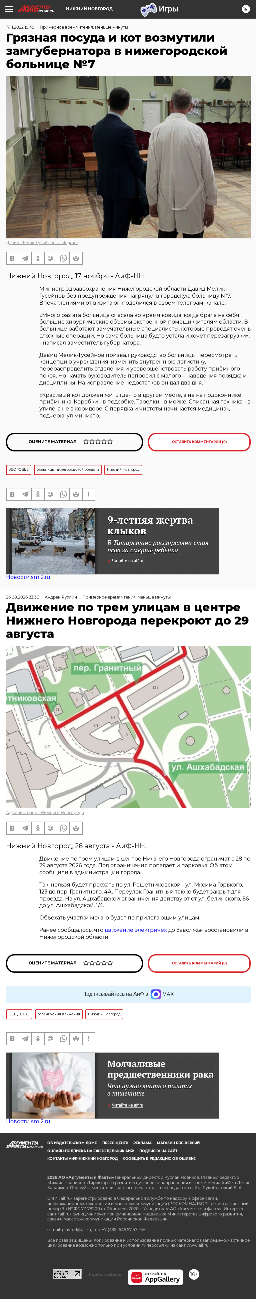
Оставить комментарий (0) (199, 442)
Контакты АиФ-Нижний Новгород (82, 1159)
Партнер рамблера (105, 1274)
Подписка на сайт (158, 1151)
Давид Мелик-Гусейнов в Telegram (42, 242)
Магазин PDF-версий (178, 1143)
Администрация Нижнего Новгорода (45, 812)
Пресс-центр (115, 1143)
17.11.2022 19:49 (20, 27)
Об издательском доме (72, 1143)
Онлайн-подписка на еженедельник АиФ (90, 1151)
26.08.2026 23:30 (22, 597)
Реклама (142, 1143)
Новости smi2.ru (28, 577)
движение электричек (136, 930)
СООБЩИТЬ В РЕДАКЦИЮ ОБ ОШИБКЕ (159, 1159)
